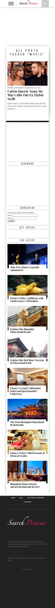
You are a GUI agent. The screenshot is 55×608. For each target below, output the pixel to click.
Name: (9, 215)
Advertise (27, 502)
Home (13, 497)
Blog (21, 497)
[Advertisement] (27, 26)
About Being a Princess (35, 497)
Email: (9, 218)
